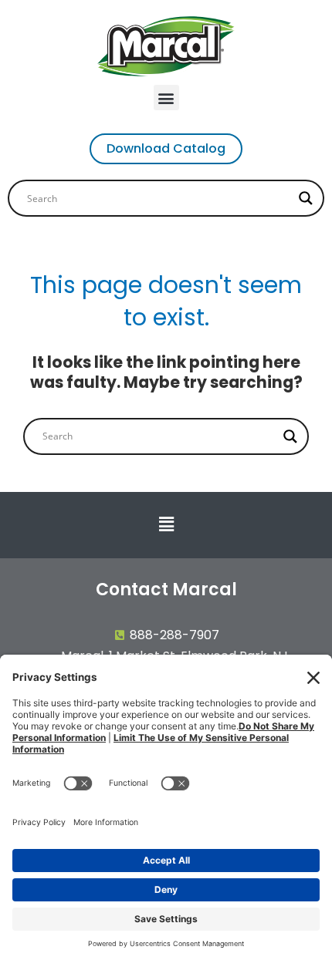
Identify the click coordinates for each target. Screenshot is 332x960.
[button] (166, 97)
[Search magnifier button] (306, 198)
